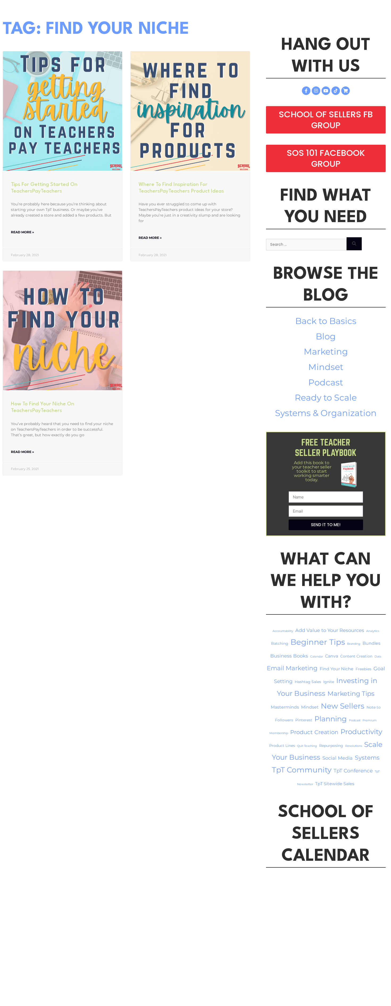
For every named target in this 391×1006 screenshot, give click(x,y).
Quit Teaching (307, 746)
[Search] (354, 243)
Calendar (316, 656)
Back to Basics (325, 321)
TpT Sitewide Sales (334, 783)
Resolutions (353, 746)
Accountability (283, 631)
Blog (326, 336)
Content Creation (356, 656)
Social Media (337, 758)
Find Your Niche (336, 668)
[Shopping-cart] (345, 90)
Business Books (289, 656)
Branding (353, 644)
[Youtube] (326, 90)
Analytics (372, 631)
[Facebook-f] (306, 90)
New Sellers (342, 705)
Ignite (328, 682)
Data (378, 656)
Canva (331, 656)
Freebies (363, 669)
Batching (279, 643)
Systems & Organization (326, 413)
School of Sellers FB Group (326, 119)
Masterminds (285, 707)
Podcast (325, 382)
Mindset (325, 367)
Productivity (361, 732)
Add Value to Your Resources (329, 630)
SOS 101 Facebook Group (326, 158)
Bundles (371, 643)
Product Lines (282, 745)
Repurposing (331, 745)
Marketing (326, 351)
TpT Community (301, 769)
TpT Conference (353, 771)
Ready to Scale (326, 397)
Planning (330, 718)
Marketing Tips (351, 693)
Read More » (22, 232)
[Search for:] (306, 243)
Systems (367, 757)
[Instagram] (316, 90)
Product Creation (314, 732)
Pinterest (303, 720)
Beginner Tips (317, 642)
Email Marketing (292, 668)
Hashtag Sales (308, 682)
